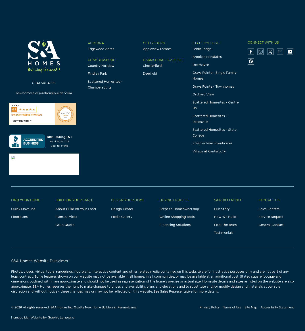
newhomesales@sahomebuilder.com (44, 93)
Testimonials (223, 232)
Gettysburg (154, 43)
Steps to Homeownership (179, 209)
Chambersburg (101, 60)
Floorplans (19, 217)
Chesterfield (152, 65)
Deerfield (150, 73)
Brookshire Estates (207, 57)
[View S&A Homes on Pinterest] (251, 61)
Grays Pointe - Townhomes (213, 86)
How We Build (225, 217)
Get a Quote (64, 225)
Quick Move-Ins (23, 209)
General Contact (271, 225)
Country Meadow (101, 65)
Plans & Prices (66, 217)
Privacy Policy (210, 307)
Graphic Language (61, 317)
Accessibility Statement (277, 307)
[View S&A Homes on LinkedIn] (290, 51)
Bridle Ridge (201, 49)
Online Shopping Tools (177, 217)
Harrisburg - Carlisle (163, 60)
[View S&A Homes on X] (270, 51)
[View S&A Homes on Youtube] (280, 51)
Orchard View (203, 94)
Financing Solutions (175, 225)
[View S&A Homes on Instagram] (260, 51)
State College (205, 43)
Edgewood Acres (101, 49)
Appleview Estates (157, 49)
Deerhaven (200, 65)
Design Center (122, 209)
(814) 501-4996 (44, 83)
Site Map (251, 307)
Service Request (271, 217)
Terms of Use (232, 307)
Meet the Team (225, 225)
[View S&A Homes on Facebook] (251, 51)
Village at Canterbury (209, 151)
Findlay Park (97, 73)
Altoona (96, 43)
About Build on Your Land (75, 209)
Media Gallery (121, 217)
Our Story (222, 209)
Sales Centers (269, 209)
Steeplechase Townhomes (212, 143)
